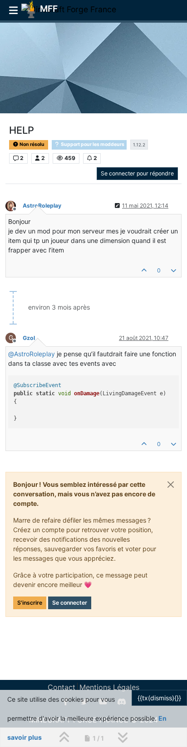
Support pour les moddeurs (92, 144)
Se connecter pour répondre (137, 173)
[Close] (170, 484)
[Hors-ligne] (14, 205)
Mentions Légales (109, 687)
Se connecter (69, 602)
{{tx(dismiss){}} (159, 698)
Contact (61, 687)
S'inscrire (29, 602)
